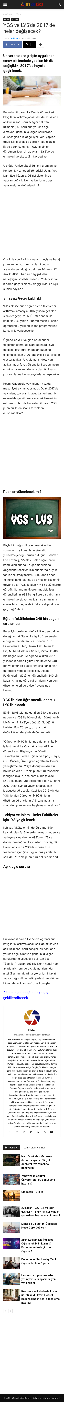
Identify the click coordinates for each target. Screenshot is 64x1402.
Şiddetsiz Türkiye (32, 1191)
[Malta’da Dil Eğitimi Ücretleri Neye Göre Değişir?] (11, 1228)
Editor (14, 38)
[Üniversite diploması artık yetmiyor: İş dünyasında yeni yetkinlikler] (11, 1279)
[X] (46, 1132)
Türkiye (15, 19)
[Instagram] (18, 1132)
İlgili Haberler (11, 1147)
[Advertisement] (32, 224)
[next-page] (11, 1311)
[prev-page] (5, 1311)
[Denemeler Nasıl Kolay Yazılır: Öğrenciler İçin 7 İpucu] (11, 1263)
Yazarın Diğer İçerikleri (33, 1147)
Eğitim (18, 14)
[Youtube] (52, 1132)
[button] (5, 4)
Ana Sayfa (7, 14)
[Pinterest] (32, 1132)
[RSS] (39, 1132)
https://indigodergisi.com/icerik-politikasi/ (32, 1035)
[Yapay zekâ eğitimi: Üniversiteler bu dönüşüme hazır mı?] (11, 1180)
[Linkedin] (25, 1132)
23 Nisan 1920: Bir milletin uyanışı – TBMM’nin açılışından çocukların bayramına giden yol (40, 1211)
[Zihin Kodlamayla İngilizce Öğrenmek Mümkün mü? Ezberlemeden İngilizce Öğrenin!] (11, 1244)
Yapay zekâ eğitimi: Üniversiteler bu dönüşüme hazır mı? (38, 1179)
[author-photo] (32, 1025)
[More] (40, 44)
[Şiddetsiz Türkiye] (11, 1195)
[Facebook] (11, 1132)
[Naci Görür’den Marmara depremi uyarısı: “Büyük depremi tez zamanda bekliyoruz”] (11, 1160)
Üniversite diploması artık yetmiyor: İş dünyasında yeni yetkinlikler (38, 1279)
